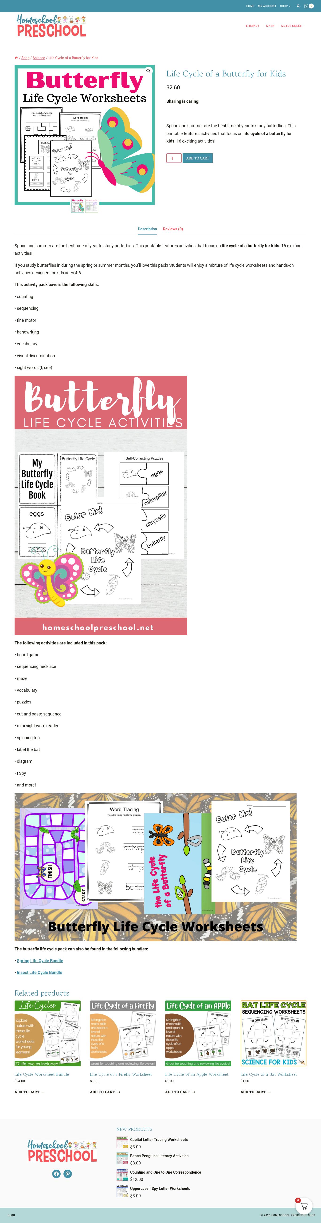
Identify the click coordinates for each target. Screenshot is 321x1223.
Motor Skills (291, 26)
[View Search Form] (298, 6)
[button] (148, 71)
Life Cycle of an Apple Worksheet (197, 1074)
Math (270, 26)
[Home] (16, 58)
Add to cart (197, 158)
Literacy (252, 26)
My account (267, 6)
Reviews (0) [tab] (173, 229)
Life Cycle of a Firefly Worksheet (121, 1074)
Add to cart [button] (27, 1092)
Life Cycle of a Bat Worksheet (269, 1074)
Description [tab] (147, 229)
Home (250, 6)
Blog (11, 1215)
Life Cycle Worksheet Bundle (42, 1074)
